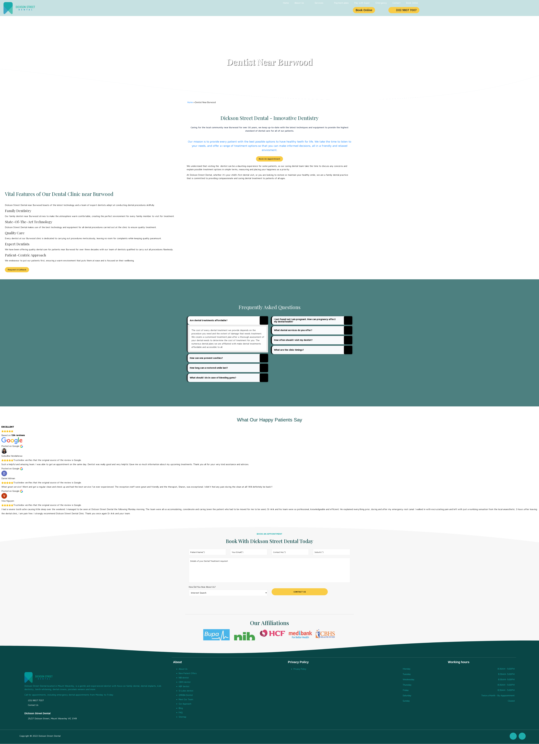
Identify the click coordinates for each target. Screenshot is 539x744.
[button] (228, 320)
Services (319, 3)
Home (286, 3)
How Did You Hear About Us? (202, 587)
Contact (396, 3)
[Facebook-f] (513, 736)
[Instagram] (522, 736)
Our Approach (185, 704)
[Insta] (341, 10)
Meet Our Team (186, 699)
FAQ (181, 712)
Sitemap (182, 717)
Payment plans (341, 3)
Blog (181, 708)
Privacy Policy (300, 669)
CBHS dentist (185, 682)
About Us (299, 3)
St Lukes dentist (186, 691)
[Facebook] (335, 10)
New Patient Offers (188, 673)
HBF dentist (184, 686)
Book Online (412, 3)
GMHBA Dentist (186, 695)
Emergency (381, 3)
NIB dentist (184, 677)
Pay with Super (362, 3)
